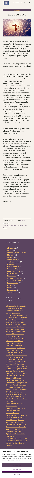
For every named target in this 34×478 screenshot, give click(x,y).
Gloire (8, 357)
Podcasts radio (12, 283)
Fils (14, 226)
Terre (8, 436)
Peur (18, 403)
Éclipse (12, 338)
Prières (10, 287)
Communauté (11, 327)
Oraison (19, 392)
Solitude (21, 429)
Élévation (10, 341)
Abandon (9, 306)
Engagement (11, 343)
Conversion (19, 329)
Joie (19, 366)
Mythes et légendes (14, 280)
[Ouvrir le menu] (29, 3)
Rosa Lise (23, 226)
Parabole (15, 396)
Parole (14, 399)
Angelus (19, 308)
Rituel (18, 415)
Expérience (10, 352)
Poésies (10, 285)
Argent (17, 313)
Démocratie (19, 334)
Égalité (24, 338)
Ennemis (19, 343)
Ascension (6, 226)
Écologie (18, 338)
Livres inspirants (13, 273)
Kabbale (9, 369)
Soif (7, 429)
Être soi (22, 348)
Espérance (10, 348)
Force (17, 355)
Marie (8, 376)
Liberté (9, 373)
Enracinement (11, 345)
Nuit (8, 392)
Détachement (17, 336)
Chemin (9, 324)
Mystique (19, 383)
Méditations (11, 276)
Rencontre (21, 408)
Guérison (14, 357)
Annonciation (18, 311)
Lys (20, 373)
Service (15, 424)
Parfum (9, 399)
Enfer (21, 341)
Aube (21, 315)
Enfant (16, 341)
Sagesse (9, 417)
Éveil (14, 350)
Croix (23, 331)
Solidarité (13, 429)
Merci (17, 380)
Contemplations (13, 262)
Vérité (8, 441)
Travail (13, 436)
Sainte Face (16, 417)
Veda (20, 438)
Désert (8, 336)
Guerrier (22, 357)
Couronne (17, 331)
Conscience (10, 329)
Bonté (20, 320)
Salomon (21, 420)
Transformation (12, 438)
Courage (9, 331)
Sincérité (15, 427)
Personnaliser (17, 470)
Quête (14, 406)
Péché (25, 399)
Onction (13, 392)
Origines (9, 394)
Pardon (21, 396)
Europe (9, 350)
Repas (19, 410)
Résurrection (11, 415)
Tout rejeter (17, 474)
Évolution (20, 350)
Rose (26, 415)
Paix (24, 394)
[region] (17, 463)
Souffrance (10, 431)
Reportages (11, 290)
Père (18, 226)
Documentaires (13, 266)
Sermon (9, 424)
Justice (24, 366)
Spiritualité (10, 434)
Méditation (17, 378)
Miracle (22, 380)
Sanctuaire (10, 422)
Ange (14, 308)
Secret (17, 422)
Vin (15, 443)
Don (11, 226)
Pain (20, 394)
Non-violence (11, 387)
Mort (25, 383)
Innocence (14, 366)
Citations (10, 257)
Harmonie (10, 359)
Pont (22, 403)
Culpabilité (10, 334)
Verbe (25, 438)
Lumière (15, 373)
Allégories (11, 248)
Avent (17, 318)
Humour (21, 364)
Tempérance (20, 434)
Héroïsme (18, 359)
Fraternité (23, 355)
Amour (9, 308)
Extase (17, 352)
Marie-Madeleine (17, 376)
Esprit (16, 348)
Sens (21, 422)
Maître (24, 373)
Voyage (9, 445)
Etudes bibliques (13, 271)
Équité (19, 345)
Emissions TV (12, 269)
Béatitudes (23, 318)
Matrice (9, 378)
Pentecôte (10, 401)
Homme (16, 362)
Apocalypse (10, 313)
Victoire (19, 441)
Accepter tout (17, 465)
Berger (9, 320)
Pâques (9, 396)
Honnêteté (23, 362)
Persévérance (11, 403)
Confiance (20, 327)
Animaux (9, 311)
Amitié (23, 306)
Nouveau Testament (19, 390)
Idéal (8, 366)
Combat (25, 324)
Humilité (14, 364)
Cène (14, 322)
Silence (9, 427)
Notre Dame (17, 385)
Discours (10, 264)
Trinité (5, 228)
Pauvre (20, 399)
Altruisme (17, 306)
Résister (16, 413)
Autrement (10, 318)
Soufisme (18, 431)
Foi (13, 355)
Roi (22, 415)
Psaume (9, 406)
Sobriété (22, 427)
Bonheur (15, 320)
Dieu (23, 336)
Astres (16, 315)
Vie (23, 441)
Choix (14, 324)
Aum (25, 315)
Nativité (9, 385)
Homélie (9, 362)
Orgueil (16, 394)
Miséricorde (11, 383)
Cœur (19, 324)
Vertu (13, 441)
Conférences (12, 260)
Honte (8, 364)
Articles (17, 10)
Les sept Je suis (18, 369)
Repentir (9, 413)
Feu (7, 355)
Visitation (20, 443)
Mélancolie (10, 380)
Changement (21, 322)
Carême (9, 322)
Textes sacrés (12, 292)
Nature (24, 385)
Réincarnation (11, 408)
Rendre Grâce (11, 410)
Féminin (23, 352)
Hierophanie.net (19, 3)
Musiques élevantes (14, 278)
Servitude (22, 424)
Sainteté (14, 420)
